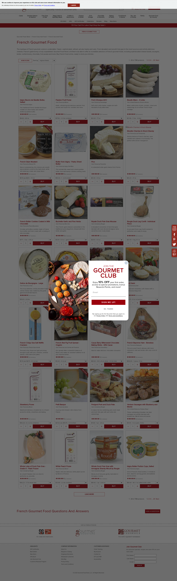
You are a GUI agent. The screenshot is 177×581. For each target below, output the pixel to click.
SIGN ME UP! (109, 302)
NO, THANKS (108, 309)
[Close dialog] (126, 263)
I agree (73, 5)
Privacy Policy (100, 316)
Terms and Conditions (116, 316)
